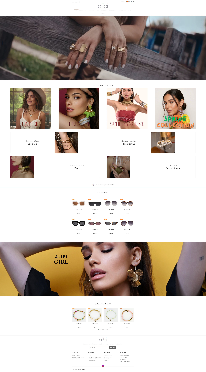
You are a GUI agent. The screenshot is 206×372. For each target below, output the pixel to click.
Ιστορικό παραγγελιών (108, 357)
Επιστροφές (107, 358)
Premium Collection (112, 10)
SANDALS (129, 10)
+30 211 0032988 (124, 357)
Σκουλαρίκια (91, 10)
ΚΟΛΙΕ (86, 10)
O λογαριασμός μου (108, 355)
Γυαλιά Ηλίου (103, 13)
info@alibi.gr (124, 359)
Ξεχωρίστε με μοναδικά (129, 142)
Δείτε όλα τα (173, 166)
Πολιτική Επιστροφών (92, 360)
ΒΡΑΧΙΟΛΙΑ (81, 10)
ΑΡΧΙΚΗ (76, 10)
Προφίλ (90, 355)
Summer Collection (122, 10)
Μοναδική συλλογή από (77, 166)
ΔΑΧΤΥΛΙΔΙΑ (97, 10)
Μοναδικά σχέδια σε (32, 142)
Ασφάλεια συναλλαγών (92, 358)
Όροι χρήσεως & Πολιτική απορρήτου (95, 357)
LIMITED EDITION (104, 10)
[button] (98, 330)
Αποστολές (106, 360)
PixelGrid (83, 369)
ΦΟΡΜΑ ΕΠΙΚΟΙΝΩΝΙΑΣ (125, 355)
